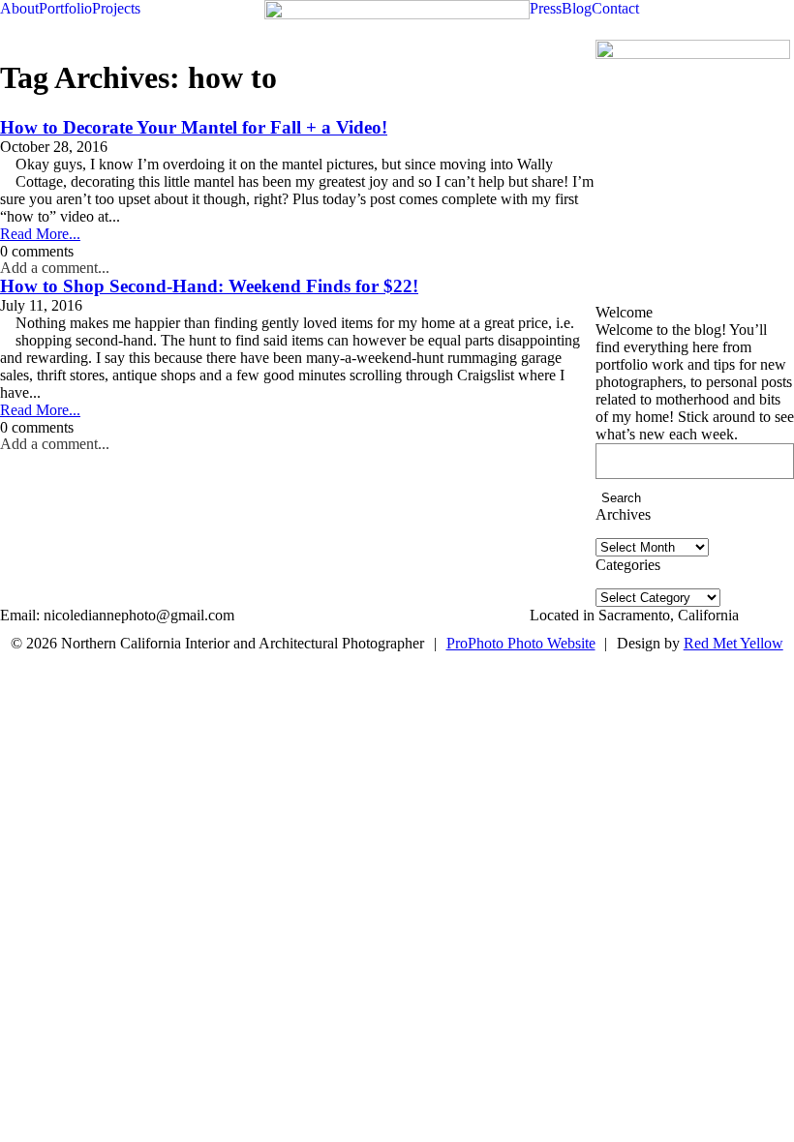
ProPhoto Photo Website (521, 643)
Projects (116, 8)
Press (546, 8)
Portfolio (65, 8)
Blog (577, 8)
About (19, 8)
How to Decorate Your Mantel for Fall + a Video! (193, 127)
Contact (615, 8)
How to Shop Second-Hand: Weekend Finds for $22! (209, 286)
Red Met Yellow (733, 643)
